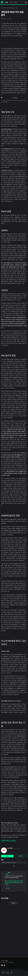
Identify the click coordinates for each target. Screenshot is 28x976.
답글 (8, 888)
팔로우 (7, 856)
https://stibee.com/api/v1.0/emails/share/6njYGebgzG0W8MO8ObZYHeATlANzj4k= (14, 882)
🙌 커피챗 (21, 856)
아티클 (6, 2)
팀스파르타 (10, 848)
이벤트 (15, 2)
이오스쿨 (11, 2)
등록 (14, 866)
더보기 (13, 903)
